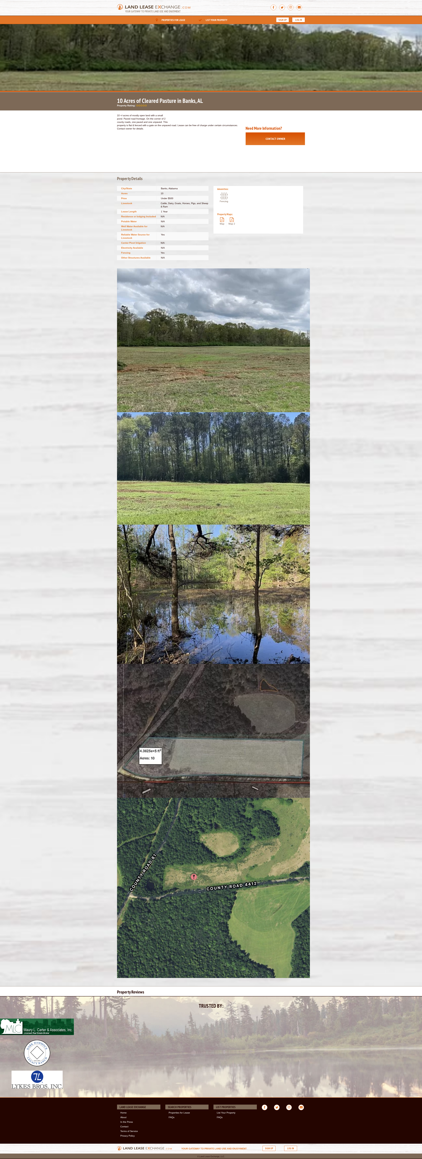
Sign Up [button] (282, 19)
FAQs (171, 1117)
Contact (124, 1126)
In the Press (126, 1122)
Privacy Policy (127, 1135)
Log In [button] (298, 19)
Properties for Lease (173, 20)
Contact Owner (275, 139)
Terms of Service (129, 1131)
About (123, 1117)
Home (123, 1112)
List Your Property (216, 20)
